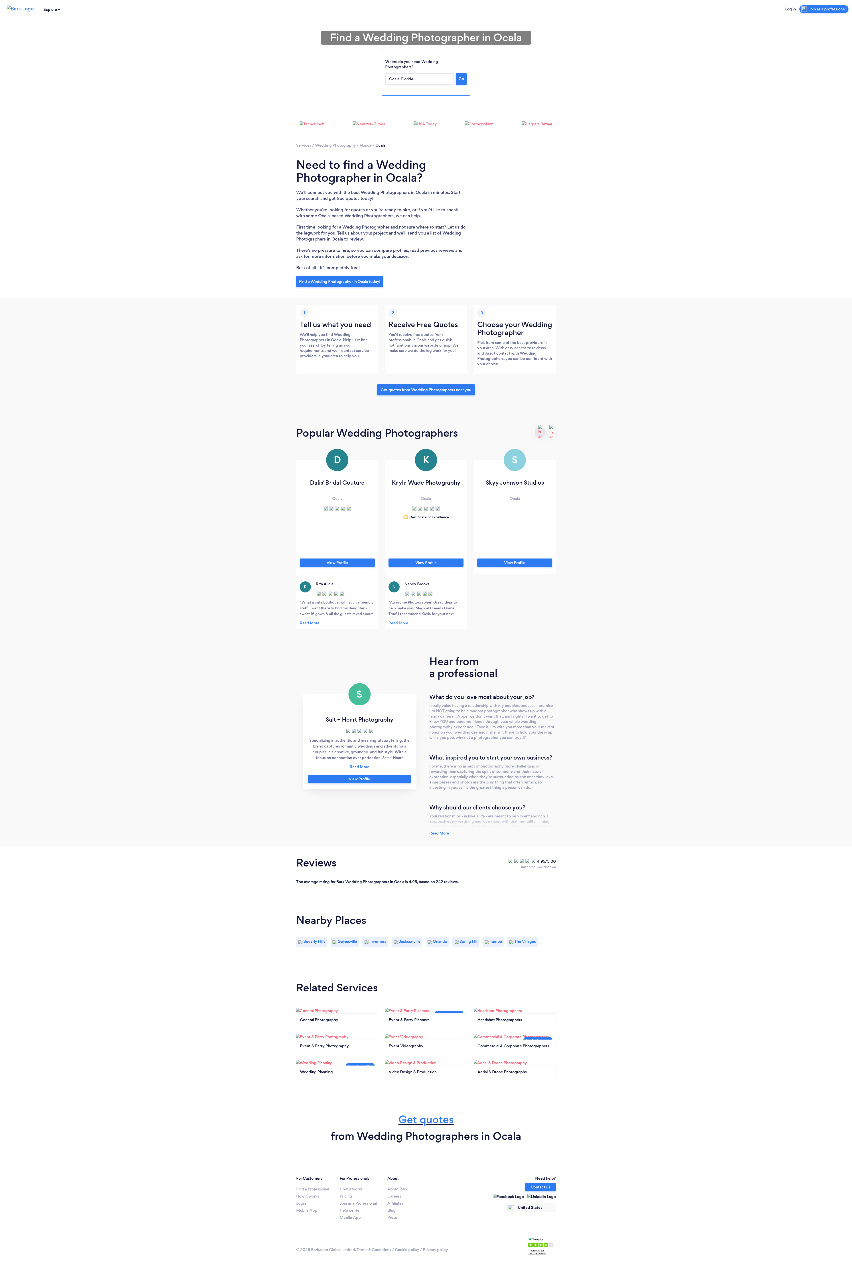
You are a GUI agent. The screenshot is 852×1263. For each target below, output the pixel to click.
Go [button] (461, 78)
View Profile (337, 562)
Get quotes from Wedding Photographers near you (426, 390)
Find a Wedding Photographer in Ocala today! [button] (339, 281)
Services (303, 145)
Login (301, 1203)
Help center (350, 1210)
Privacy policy (435, 1249)
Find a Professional (312, 1189)
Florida (366, 145)
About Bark (397, 1189)
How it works (307, 1196)
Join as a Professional (358, 1203)
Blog (391, 1210)
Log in (790, 9)
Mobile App (306, 1210)
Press (392, 1217)
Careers (394, 1196)
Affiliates (395, 1203)
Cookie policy (407, 1249)
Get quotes (426, 1119)
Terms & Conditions (374, 1249)
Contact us (540, 1187)
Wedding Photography (335, 145)
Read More (439, 833)
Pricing (346, 1196)
